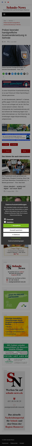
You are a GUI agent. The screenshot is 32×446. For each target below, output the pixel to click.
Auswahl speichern (16, 230)
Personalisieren (16, 238)
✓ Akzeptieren (16, 225)
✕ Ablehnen (16, 234)
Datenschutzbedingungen (16, 241)
